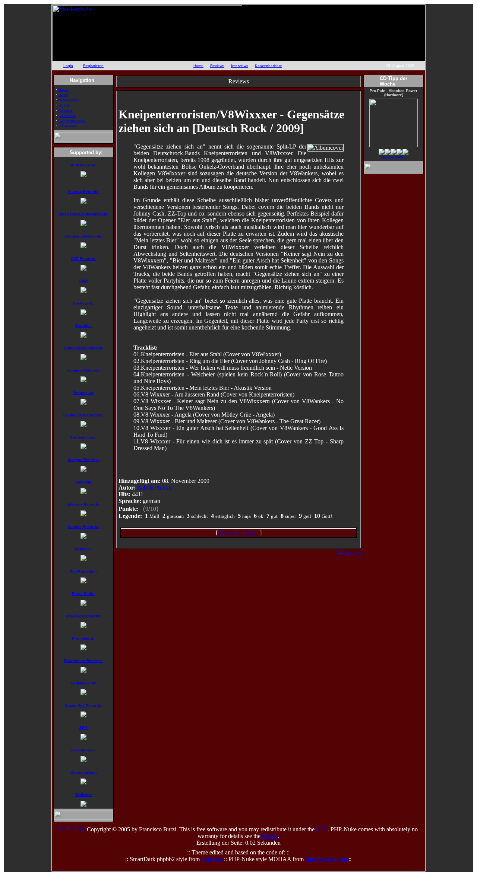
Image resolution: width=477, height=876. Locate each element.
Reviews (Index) (238, 532)
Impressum (68, 126)
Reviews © (349, 553)
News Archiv (69, 100)
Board (64, 105)
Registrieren (93, 66)
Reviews (217, 66)
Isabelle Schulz (155, 487)
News (63, 95)
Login (68, 66)
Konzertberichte (268, 66)
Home (198, 66)
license (270, 836)
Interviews (239, 66)
